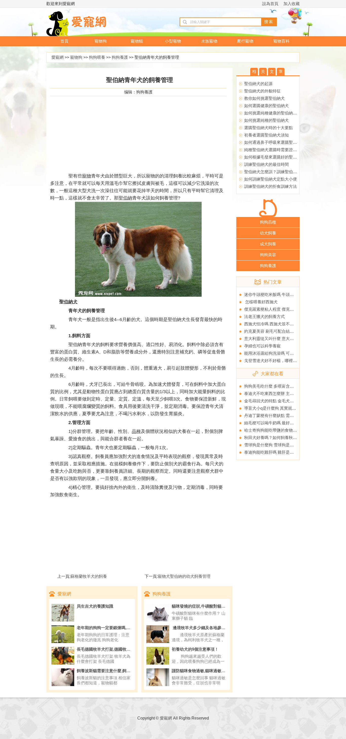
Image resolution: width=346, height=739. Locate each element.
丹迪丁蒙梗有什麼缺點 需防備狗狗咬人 (279, 415)
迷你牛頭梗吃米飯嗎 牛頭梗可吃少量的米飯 (283, 294)
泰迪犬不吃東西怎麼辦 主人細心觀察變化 (281, 393)
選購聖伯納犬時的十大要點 (268, 128)
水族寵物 (209, 41)
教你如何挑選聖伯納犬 (264, 98)
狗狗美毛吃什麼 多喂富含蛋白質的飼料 (279, 386)
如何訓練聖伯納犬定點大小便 (270, 179)
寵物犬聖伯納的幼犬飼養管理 (184, 576)
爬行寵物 (245, 41)
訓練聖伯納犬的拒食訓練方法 (270, 186)
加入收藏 (291, 4)
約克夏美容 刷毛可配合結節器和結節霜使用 (283, 331)
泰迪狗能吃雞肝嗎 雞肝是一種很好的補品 (281, 452)
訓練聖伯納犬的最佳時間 (266, 164)
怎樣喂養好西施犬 (261, 302)
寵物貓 (137, 41)
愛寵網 (57, 57)
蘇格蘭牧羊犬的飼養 (88, 576)
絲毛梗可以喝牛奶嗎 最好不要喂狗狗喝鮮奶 (283, 423)
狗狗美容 (268, 255)
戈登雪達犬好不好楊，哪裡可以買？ (276, 360)
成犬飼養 (268, 244)
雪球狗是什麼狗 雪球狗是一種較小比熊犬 (281, 445)
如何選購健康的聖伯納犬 (266, 106)
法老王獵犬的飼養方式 (264, 316)
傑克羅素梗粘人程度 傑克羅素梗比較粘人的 (283, 309)
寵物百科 (281, 41)
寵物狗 (100, 41)
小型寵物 (173, 41)
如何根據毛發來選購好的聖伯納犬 (274, 157)
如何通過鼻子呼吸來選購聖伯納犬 (274, 142)
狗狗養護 (120, 57)
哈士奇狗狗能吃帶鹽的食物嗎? (271, 430)
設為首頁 (270, 4)
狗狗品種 (268, 222)
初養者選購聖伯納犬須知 (266, 135)
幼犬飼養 (268, 233)
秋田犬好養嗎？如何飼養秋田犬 (272, 437)
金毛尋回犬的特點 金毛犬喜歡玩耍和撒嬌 (281, 401)
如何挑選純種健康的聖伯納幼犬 (272, 113)
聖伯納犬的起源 (258, 84)
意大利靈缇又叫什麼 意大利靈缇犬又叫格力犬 (285, 338)
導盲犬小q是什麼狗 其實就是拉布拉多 (278, 408)
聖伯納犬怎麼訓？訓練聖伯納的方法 (276, 172)
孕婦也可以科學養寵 (262, 346)
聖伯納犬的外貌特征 (262, 91)
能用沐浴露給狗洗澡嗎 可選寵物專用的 (279, 353)
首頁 (64, 41)
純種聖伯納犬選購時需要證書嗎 (272, 150)
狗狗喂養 (97, 57)
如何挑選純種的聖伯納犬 (266, 120)
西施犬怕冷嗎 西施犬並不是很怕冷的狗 (279, 324)
